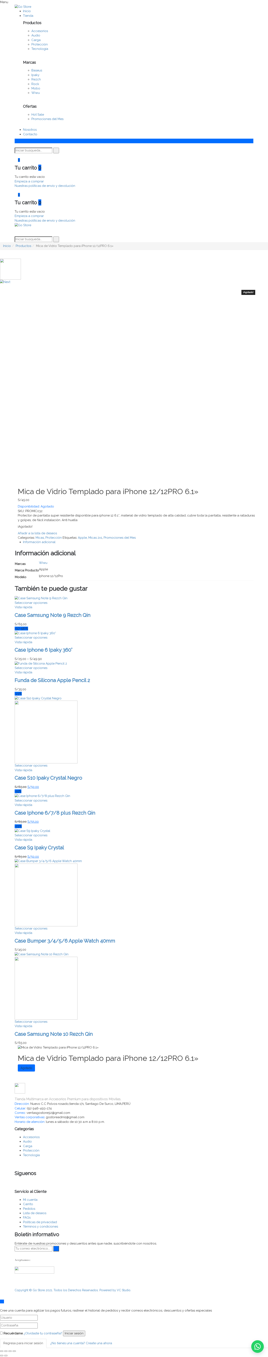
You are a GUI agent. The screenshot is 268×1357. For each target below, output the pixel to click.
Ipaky (35, 75)
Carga (36, 40)
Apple (82, 538)
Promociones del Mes (47, 119)
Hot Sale (37, 114)
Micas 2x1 (95, 538)
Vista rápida (23, 607)
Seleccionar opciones (31, 603)
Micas (40, 538)
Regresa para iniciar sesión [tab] (23, 1343)
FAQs (27, 1217)
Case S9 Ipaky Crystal (39, 847)
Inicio (27, 11)
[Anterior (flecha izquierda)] (1, 1355)
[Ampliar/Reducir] (14, 1351)
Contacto (30, 134)
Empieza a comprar (29, 181)
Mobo (35, 88)
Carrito (28, 1204)
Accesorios (39, 31)
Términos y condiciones (40, 1226)
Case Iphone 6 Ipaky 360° (43, 650)
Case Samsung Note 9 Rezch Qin (52, 615)
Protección (39, 44)
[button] (257, 1346)
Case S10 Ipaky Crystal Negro (48, 778)
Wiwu (35, 93)
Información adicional (39, 542)
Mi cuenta (30, 1200)
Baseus (36, 70)
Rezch (36, 79)
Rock (35, 84)
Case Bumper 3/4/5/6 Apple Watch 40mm (65, 941)
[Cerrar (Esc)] (1, 1351)
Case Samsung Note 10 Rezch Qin (54, 1034)
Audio (35, 35)
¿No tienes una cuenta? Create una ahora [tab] (81, 1343)
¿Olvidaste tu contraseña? (43, 1333)
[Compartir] (6, 1351)
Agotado (26, 1068)
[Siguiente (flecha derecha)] (6, 1355)
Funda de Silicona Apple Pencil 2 (52, 680)
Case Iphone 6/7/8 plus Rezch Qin (55, 813)
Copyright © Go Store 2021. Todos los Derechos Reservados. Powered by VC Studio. (73, 1290)
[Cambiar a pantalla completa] (10, 1351)
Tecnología (39, 49)
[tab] (138, 542)
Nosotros (30, 130)
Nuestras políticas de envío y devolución (45, 186)
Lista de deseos (34, 1213)
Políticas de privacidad (40, 1222)
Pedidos (29, 1209)
